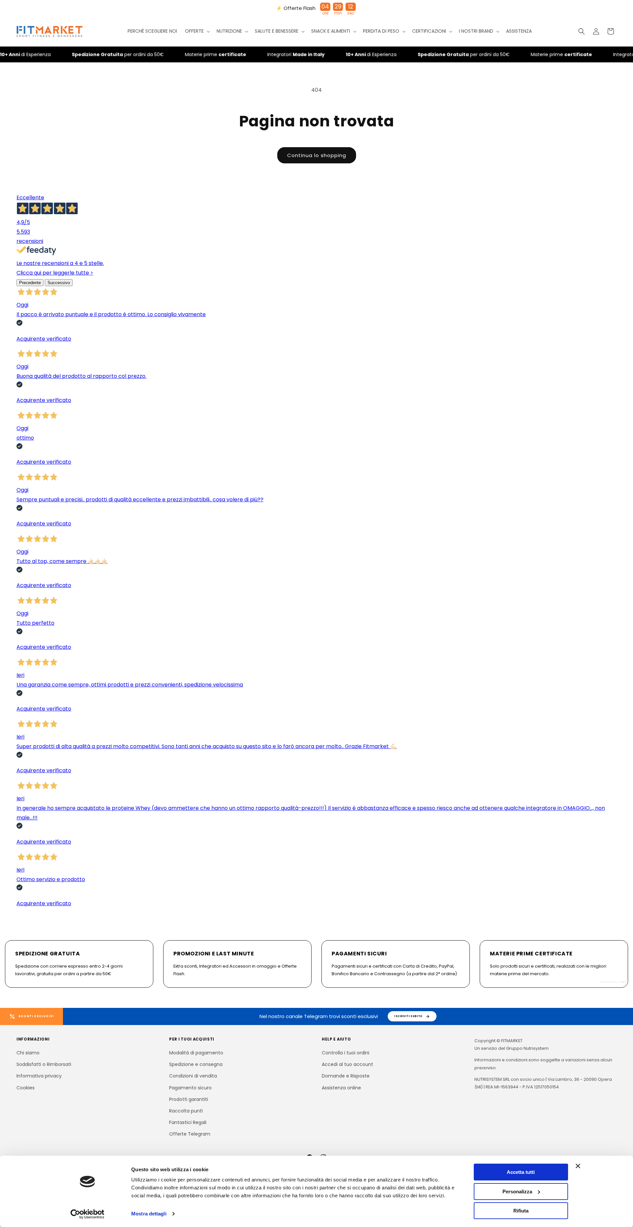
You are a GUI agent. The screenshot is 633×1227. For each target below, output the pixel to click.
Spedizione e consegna (196, 1064)
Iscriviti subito (408, 1016)
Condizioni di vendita (193, 1076)
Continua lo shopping (316, 155)
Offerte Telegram (189, 1134)
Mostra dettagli (148, 1213)
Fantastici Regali (187, 1122)
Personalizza (517, 1191)
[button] (197, 31)
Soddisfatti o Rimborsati (43, 1064)
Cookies (25, 1087)
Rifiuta (520, 1210)
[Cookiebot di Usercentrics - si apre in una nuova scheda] (87, 1214)
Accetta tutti (521, 1172)
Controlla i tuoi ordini (345, 1052)
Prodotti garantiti (188, 1099)
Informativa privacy (39, 1076)
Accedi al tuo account (347, 1064)
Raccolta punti (186, 1111)
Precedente (30, 282)
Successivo (58, 282)
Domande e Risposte (346, 1076)
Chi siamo (28, 1052)
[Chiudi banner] (578, 1166)
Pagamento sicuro (190, 1087)
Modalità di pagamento (196, 1052)
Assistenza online (341, 1087)
